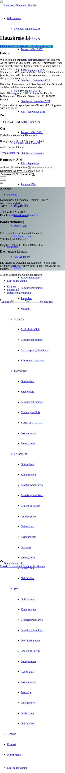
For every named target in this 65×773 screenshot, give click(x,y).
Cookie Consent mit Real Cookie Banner (22, 566)
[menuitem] (36, 101)
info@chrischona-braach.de (23, 215)
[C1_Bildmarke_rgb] (18, 5)
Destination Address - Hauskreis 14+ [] (21, 170)
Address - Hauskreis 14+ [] (15, 167)
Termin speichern (9, 152)
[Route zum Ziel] (3, 178)
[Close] (1, 183)
